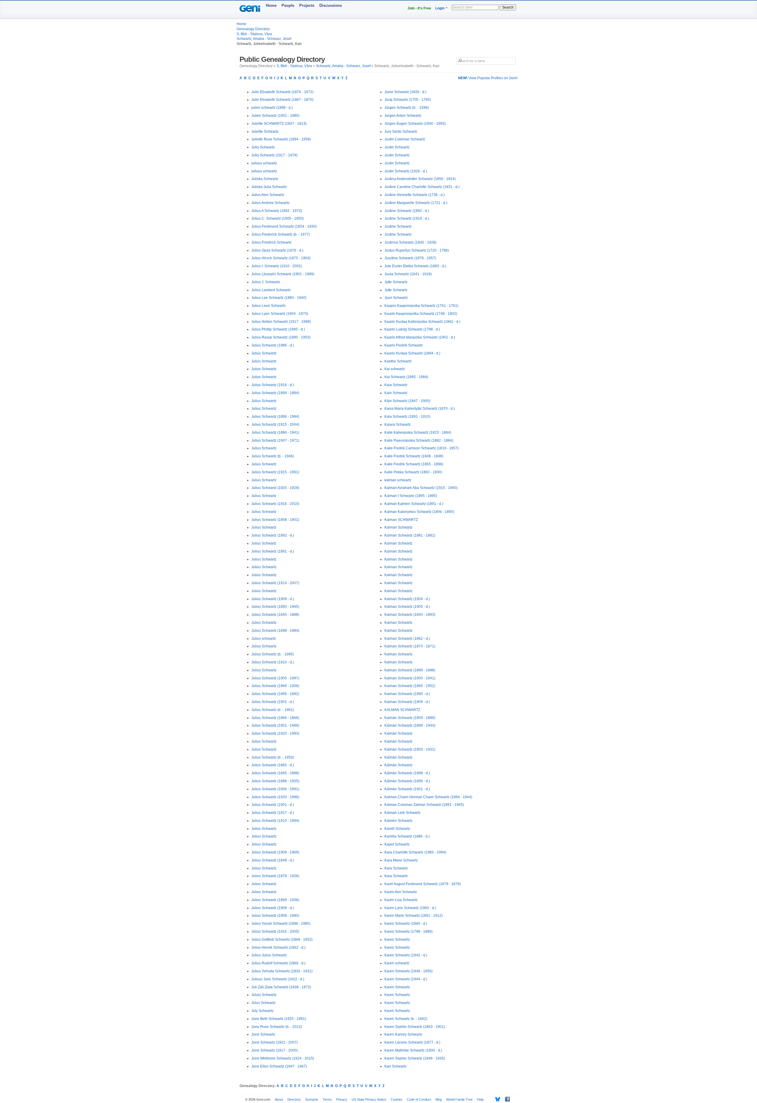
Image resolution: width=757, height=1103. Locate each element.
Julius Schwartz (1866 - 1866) (275, 718)
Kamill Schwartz (397, 829)
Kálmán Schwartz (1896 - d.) (407, 781)
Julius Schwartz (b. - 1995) (272, 654)
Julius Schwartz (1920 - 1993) (275, 733)
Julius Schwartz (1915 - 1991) (275, 472)
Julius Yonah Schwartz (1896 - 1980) (280, 923)
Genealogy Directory (253, 29)
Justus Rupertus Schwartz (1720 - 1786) (416, 250)
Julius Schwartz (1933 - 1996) (275, 797)
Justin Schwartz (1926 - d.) (405, 171)
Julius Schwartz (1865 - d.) (272, 765)
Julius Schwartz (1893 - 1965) (275, 607)
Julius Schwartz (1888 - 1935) (275, 781)
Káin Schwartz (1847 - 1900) (407, 401)
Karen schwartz (396, 963)
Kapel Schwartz (397, 844)
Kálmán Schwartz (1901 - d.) (407, 789)
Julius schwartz (263, 638)
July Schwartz (262, 1011)
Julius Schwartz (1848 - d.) (272, 860)
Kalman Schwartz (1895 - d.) (407, 694)
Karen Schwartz (397, 939)
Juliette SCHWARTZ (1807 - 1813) (279, 124)
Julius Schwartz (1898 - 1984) (275, 631)
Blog (439, 1099)
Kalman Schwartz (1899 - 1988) (409, 670)
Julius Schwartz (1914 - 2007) (275, 583)
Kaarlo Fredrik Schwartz (403, 345)
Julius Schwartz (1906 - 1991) (275, 789)
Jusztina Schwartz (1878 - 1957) (410, 258)
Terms (327, 1099)
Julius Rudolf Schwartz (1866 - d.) (278, 963)
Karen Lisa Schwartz (401, 900)
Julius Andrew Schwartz (270, 203)
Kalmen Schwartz (398, 821)
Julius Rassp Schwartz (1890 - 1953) (280, 337)
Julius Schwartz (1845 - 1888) (275, 615)
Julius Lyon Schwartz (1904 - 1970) (279, 314)
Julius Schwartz (263, 353)
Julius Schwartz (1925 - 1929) (275, 488)
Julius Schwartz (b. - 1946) (272, 456)
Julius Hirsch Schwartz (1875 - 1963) (280, 258)
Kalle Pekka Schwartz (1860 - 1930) (413, 472)
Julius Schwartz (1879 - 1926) (275, 876)
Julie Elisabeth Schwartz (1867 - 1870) (282, 100)
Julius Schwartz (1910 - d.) (272, 662)
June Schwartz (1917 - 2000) (274, 1050)
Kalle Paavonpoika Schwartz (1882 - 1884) (418, 440)
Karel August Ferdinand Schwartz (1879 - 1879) (422, 884)
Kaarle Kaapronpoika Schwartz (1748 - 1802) (420, 314)
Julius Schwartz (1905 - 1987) (275, 678)
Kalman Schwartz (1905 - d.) (407, 607)
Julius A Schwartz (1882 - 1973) (276, 211)
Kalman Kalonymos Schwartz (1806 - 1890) (419, 512)
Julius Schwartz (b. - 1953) (272, 757)
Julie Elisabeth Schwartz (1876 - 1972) (282, 92)
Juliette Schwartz (265, 131)
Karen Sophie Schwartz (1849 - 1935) (414, 1058)
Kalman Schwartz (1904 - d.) (407, 599)
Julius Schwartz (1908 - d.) (272, 908)
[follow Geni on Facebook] (506, 1099)
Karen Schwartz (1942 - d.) (405, 955)
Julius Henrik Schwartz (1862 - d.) (278, 947)
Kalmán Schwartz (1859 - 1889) (409, 718)
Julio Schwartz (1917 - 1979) (274, 155)
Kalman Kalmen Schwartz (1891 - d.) (413, 504)
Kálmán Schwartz (398, 733)
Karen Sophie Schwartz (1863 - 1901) (414, 1027)
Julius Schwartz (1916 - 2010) (275, 504)
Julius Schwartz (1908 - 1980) (275, 916)
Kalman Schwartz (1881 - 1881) (409, 535)
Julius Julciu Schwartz (269, 955)
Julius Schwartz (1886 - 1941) (275, 432)
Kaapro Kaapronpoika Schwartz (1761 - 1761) (421, 306)
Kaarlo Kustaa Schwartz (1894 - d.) (412, 353)
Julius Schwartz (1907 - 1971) (275, 440)
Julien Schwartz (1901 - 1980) (275, 116)
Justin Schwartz (397, 147)
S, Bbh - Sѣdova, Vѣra (254, 34)
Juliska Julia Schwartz (269, 187)
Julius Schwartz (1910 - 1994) (275, 821)
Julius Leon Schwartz (268, 306)
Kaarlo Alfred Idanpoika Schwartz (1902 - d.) (419, 337)
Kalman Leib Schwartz (402, 813)
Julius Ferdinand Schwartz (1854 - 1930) (284, 226)
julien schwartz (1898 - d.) (272, 108)
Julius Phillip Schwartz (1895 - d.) (278, 329)
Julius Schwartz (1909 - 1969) (275, 852)
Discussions (330, 5)
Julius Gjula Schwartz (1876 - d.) (277, 250)
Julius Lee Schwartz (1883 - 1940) (278, 298)
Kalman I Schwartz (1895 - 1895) (410, 496)
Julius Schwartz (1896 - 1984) (275, 416)
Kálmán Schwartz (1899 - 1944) (409, 725)
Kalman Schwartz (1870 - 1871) (409, 646)
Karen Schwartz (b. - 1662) (405, 1019)
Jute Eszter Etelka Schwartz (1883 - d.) (415, 266)
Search (508, 7)
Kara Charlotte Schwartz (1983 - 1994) (415, 852)
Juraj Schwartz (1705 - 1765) (407, 100)
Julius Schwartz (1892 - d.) (272, 535)
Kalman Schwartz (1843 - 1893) (409, 615)
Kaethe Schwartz (398, 361)
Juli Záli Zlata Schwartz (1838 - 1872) (281, 987)
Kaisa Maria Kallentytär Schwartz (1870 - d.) (419, 408)
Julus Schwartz (263, 1003)
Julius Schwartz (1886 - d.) (272, 345)
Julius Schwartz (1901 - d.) (272, 702)
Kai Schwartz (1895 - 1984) (406, 377)
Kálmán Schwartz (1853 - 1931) (409, 749)
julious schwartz (264, 163)
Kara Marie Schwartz (401, 860)
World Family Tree (459, 1099)
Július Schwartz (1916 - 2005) (275, 931)
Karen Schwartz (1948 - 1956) (408, 971)
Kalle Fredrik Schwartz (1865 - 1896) (413, 464)
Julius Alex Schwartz (267, 195)
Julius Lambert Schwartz (271, 290)
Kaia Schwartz (395, 385)
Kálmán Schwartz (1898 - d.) (407, 773)
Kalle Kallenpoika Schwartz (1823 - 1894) (417, 432)
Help (480, 1099)
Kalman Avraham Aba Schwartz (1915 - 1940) (420, 488)
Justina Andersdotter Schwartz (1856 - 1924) (420, 179)
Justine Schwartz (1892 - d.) (406, 211)
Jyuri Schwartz (396, 298)
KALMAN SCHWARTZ (402, 710)
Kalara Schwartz (397, 424)
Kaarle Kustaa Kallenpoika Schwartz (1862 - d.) (422, 322)
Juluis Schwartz (263, 995)
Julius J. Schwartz (265, 282)
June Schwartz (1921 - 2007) (274, 1042)
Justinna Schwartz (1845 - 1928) (410, 242)
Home (271, 5)
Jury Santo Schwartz (400, 131)
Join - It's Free (419, 8)
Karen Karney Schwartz (403, 1034)
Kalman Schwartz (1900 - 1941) (409, 678)
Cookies (396, 1099)
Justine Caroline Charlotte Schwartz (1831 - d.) (422, 187)
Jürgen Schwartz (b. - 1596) (406, 108)
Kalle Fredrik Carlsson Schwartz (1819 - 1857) (421, 448)
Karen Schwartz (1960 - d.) (405, 923)
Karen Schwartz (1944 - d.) (405, 979)
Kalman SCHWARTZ (401, 520)
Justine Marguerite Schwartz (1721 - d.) (415, 203)
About (279, 1099)
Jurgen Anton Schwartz (402, 116)
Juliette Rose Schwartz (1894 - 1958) (281, 139)
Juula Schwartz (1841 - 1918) (408, 274)
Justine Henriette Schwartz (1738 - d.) (414, 195)
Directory (294, 1099)
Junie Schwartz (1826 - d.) (405, 92)
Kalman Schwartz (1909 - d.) (407, 702)
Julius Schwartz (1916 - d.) (272, 385)
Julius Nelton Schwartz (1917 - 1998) (281, 322)
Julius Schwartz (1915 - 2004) (275, 424)
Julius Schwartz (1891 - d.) (272, 551)
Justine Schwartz (398, 226)
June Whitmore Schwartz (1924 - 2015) (282, 1058)
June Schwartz (263, 1034)
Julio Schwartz (263, 147)
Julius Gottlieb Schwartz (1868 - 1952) (282, 939)
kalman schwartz (397, 480)
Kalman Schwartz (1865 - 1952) (409, 686)
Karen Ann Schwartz (400, 892)
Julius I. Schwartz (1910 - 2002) (276, 266)
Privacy (341, 1099)
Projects (306, 5)
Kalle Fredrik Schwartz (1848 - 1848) (413, 456)
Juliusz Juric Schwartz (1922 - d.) (277, 979)
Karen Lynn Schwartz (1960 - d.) (410, 908)
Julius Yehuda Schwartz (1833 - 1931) (282, 971)
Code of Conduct (419, 1099)
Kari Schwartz (395, 1066)
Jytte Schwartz (395, 282)
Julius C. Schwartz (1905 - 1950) (277, 218)
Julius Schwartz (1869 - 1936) (275, 686)
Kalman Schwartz (398, 527)
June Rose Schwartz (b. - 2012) (276, 1027)
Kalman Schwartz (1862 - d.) (407, 638)
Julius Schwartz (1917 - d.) (272, 813)
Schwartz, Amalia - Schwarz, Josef (264, 39)
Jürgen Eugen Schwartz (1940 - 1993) (415, 124)
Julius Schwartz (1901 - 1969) (275, 725)
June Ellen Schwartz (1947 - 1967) (279, 1066)
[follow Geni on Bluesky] (496, 1099)
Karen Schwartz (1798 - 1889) (408, 931)
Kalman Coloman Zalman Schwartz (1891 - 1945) (424, 805)
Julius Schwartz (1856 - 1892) (275, 694)
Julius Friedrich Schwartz (271, 242)
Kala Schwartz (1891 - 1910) (407, 416)
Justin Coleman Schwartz (404, 139)
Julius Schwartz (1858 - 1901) (275, 520)
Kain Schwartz (395, 393)
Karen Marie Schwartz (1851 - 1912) (413, 916)
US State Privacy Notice (369, 1099)
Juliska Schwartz (264, 179)
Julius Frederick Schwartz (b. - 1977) (280, 234)
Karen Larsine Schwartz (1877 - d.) (412, 1042)
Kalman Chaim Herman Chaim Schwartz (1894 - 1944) (428, 797)
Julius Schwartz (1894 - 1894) (275, 393)
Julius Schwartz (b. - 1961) (272, 710)
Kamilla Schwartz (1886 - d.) (407, 836)
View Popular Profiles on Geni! (487, 78)
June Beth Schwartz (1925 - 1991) (278, 1019)
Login (439, 8)
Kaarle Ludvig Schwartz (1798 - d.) (412, 329)
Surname (311, 1099)
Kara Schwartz (396, 868)
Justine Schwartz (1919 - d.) (406, 218)
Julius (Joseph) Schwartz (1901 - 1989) (282, 274)
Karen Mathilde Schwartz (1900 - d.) (413, 1050)
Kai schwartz (394, 369)
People (288, 5)
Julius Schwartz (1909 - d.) (272, 599)
